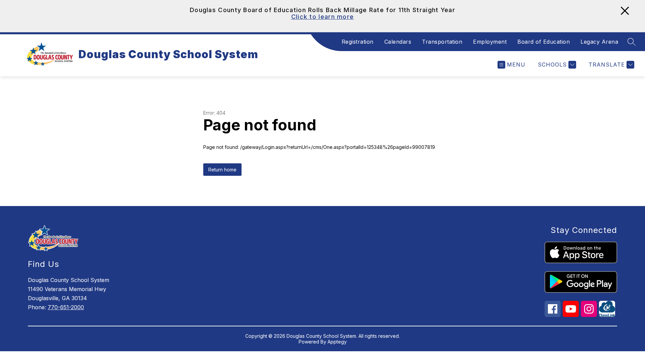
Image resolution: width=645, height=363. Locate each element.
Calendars (398, 41)
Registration (358, 41)
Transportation (442, 41)
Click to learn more (322, 16)
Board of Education (543, 41)
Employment (490, 41)
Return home (222, 169)
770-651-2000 (66, 307)
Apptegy (337, 342)
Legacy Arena (599, 41)
